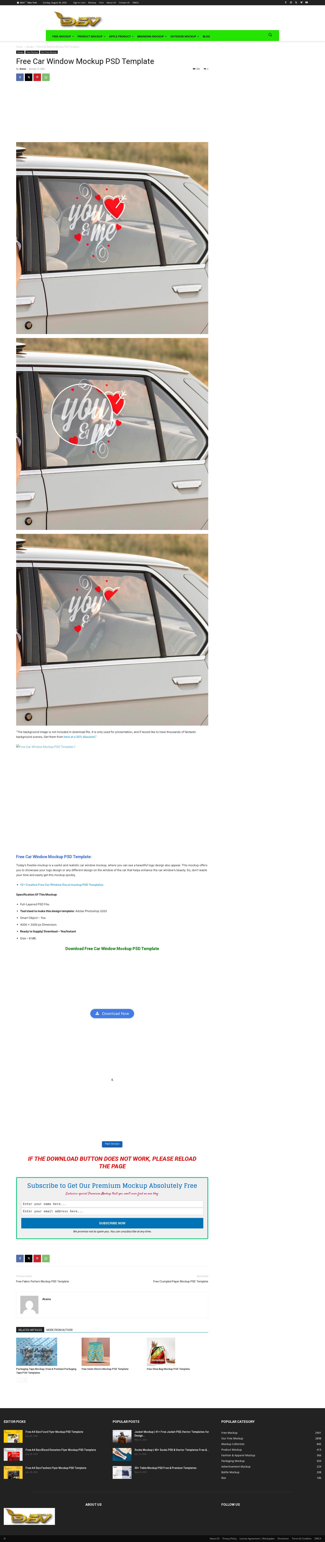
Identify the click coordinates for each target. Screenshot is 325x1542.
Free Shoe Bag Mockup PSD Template (168, 1369)
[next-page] (24, 1380)
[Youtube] (306, 3)
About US (214, 1538)
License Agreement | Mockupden (257, 1538)
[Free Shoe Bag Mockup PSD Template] (177, 1352)
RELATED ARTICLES (30, 1329)
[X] (296, 3)
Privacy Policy (229, 1538)
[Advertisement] (186, 19)
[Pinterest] (37, 77)
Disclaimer (283, 1538)
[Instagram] (291, 3)
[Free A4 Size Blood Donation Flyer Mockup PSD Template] (13, 1454)
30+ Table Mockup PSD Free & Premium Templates (165, 1467)
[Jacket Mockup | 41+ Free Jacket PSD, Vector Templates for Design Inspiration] (122, 1436)
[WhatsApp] (46, 77)
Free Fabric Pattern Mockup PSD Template (42, 1281)
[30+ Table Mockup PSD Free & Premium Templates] (122, 1472)
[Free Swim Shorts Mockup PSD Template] (112, 1352)
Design (29, 46)
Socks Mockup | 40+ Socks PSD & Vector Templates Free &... (171, 1449)
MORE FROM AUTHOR (59, 1329)
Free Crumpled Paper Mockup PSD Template (180, 1281)
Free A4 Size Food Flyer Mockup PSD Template (54, 1431)
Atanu (23, 68)
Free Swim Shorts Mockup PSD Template (105, 1369)
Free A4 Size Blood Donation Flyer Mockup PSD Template (61, 1449)
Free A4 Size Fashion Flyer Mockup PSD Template (56, 1467)
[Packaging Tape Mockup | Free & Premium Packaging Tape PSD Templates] (46, 1352)
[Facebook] (286, 3)
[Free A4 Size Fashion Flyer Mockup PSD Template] (13, 1472)
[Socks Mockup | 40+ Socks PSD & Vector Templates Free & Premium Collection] (122, 1454)
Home (19, 46)
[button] (270, 34)
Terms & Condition (301, 1538)
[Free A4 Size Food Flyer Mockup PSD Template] (13, 1436)
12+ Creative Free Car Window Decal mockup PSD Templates (61, 885)
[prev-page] (18, 1380)
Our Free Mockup (49, 52)
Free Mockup (32, 52)
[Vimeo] (301, 3)
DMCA (317, 1538)
